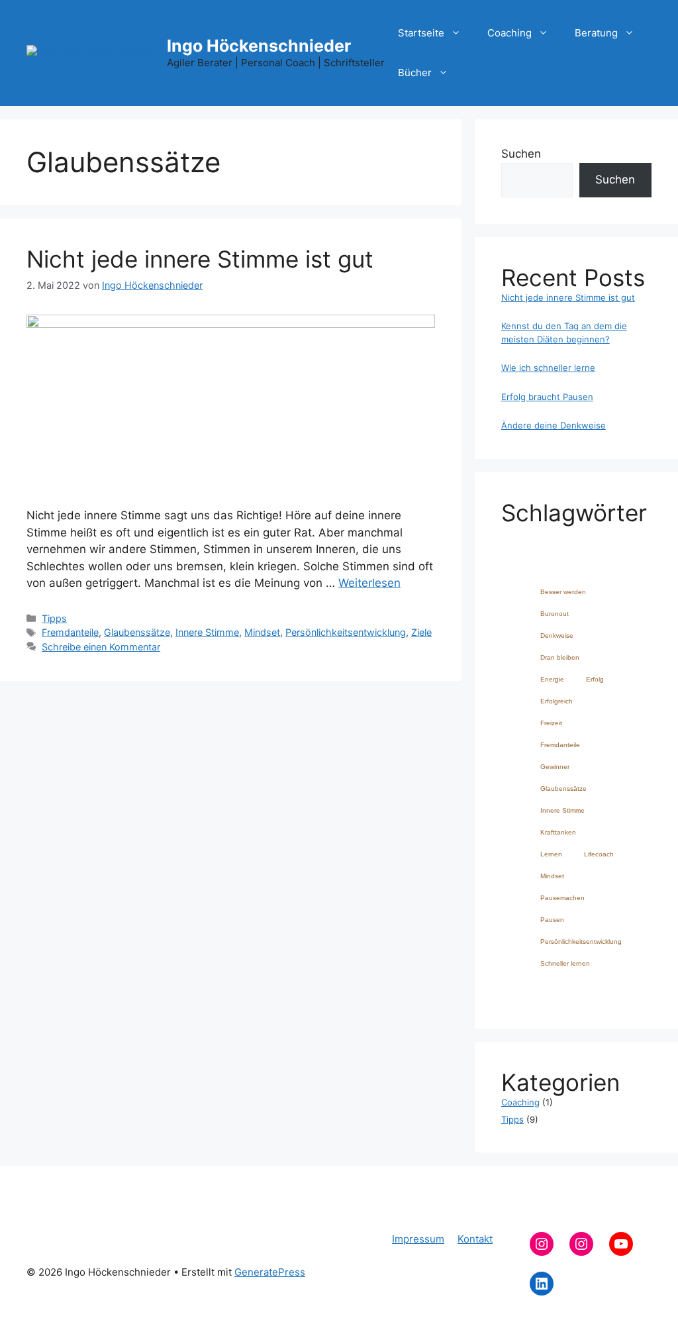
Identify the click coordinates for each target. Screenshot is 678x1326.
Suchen (521, 153)
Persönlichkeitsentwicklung (345, 632)
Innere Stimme (207, 632)
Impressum (418, 1239)
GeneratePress (269, 1272)
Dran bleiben (559, 657)
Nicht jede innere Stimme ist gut (199, 259)
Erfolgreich (556, 701)
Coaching (509, 32)
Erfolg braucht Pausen (547, 396)
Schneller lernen (565, 963)
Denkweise (556, 635)
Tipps (54, 618)
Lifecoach (599, 854)
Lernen (551, 854)
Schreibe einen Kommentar (101, 646)
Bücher (415, 72)
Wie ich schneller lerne (548, 367)
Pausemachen (562, 897)
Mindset (262, 632)
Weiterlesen (369, 582)
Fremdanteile (70, 632)
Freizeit (551, 723)
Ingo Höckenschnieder (259, 46)
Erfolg (595, 679)
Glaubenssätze (137, 632)
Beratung (596, 32)
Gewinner (554, 766)
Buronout (554, 613)
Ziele (421, 632)
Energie (552, 679)
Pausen (552, 919)
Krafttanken (558, 832)
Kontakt (475, 1239)
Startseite (421, 32)
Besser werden (563, 591)
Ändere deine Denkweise (553, 425)
